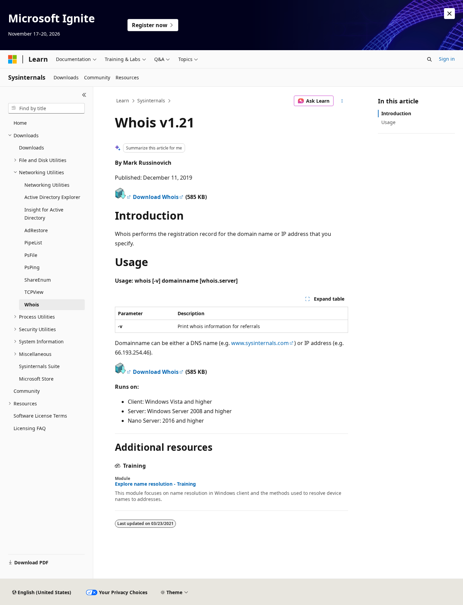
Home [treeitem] (20, 123)
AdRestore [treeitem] (36, 230)
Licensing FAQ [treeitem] (30, 428)
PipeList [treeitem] (33, 242)
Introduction (396, 113)
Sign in (447, 59)
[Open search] (429, 59)
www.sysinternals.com (260, 343)
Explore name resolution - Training (155, 484)
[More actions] (342, 101)
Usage (388, 122)
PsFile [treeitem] (30, 255)
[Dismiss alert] (449, 13)
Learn (122, 100)
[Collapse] (84, 94)
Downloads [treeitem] (31, 147)
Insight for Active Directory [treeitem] (43, 213)
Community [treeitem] (27, 391)
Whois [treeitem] (31, 304)
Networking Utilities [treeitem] (46, 185)
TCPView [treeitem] (33, 292)
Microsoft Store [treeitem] (36, 379)
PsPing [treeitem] (32, 267)
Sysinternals (151, 100)
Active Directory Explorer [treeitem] (52, 197)
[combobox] (46, 108)
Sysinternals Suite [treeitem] (39, 366)
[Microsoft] (12, 59)
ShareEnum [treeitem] (37, 280)
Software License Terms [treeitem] (40, 415)
